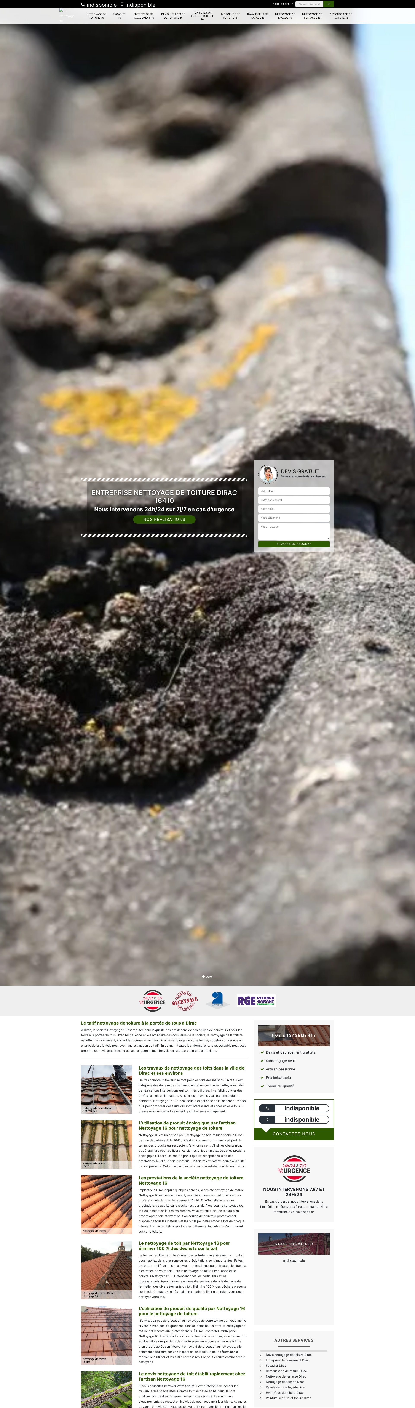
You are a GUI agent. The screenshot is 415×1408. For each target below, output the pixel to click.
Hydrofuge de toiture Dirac (285, 1392)
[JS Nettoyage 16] (68, 16)
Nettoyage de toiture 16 (96, 16)
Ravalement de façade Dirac (286, 1387)
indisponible (101, 5)
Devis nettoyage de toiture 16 (173, 16)
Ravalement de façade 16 (257, 16)
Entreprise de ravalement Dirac (288, 1360)
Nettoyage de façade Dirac (285, 1382)
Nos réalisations (164, 519)
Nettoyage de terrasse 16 (312, 16)
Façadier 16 (119, 16)
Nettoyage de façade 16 (285, 16)
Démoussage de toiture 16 (340, 16)
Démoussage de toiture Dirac (286, 1371)
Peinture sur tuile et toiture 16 (202, 16)
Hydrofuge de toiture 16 (230, 16)
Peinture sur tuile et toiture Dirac (288, 1398)
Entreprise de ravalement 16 (143, 16)
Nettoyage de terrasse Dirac (286, 1376)
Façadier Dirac (276, 1365)
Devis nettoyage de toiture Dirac (289, 1355)
